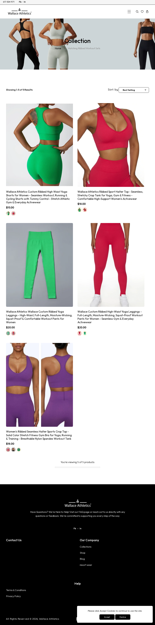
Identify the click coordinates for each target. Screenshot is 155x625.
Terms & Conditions (16, 590)
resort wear (86, 564)
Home (58, 48)
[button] (129, 11)
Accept (107, 617)
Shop (82, 552)
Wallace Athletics (49, 618)
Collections (85, 546)
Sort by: (113, 89)
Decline (123, 617)
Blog (82, 558)
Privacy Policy (13, 596)
